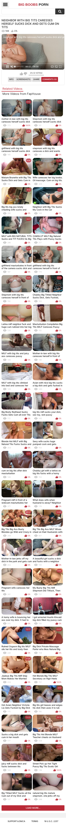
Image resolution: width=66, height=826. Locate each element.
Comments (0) (50, 79)
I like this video (21, 73)
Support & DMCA (16, 821)
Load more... (33, 808)
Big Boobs (33, 4)
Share (36, 79)
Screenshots (23, 79)
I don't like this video (25, 73)
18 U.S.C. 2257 (51, 821)
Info (11, 79)
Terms (34, 821)
